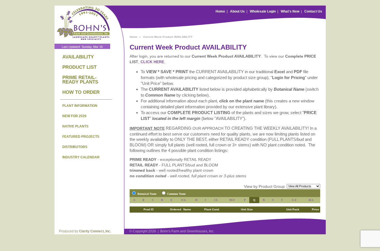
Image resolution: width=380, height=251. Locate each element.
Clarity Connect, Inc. (95, 231)
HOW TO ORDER (81, 92)
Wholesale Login (263, 11)
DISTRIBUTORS (74, 147)
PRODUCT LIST (79, 67)
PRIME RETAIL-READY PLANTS (80, 80)
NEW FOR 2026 (74, 116)
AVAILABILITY (78, 57)
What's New (290, 11)
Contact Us (313, 11)
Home (220, 11)
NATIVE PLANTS (75, 126)
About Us (237, 11)
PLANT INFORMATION (79, 106)
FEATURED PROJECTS (80, 137)
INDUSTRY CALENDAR (81, 157)
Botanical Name (146, 193)
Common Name (176, 193)
